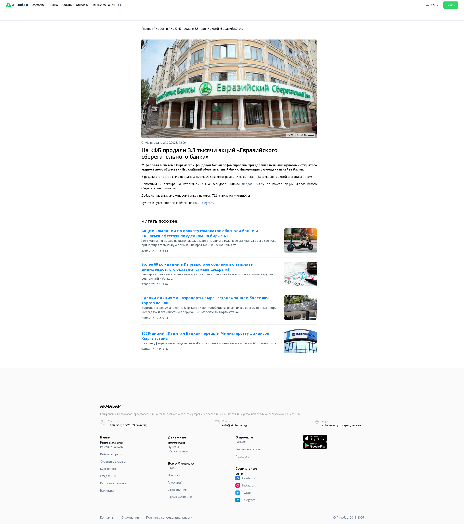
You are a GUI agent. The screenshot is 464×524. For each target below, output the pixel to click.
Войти (450, 5)
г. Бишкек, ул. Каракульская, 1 (343, 425)
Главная (147, 29)
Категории (38, 5)
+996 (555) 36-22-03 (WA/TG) (127, 425)
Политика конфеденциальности (169, 517)
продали (248, 184)
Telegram (206, 203)
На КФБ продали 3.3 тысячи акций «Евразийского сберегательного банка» (223, 29)
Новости (162, 29)
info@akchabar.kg (234, 425)
